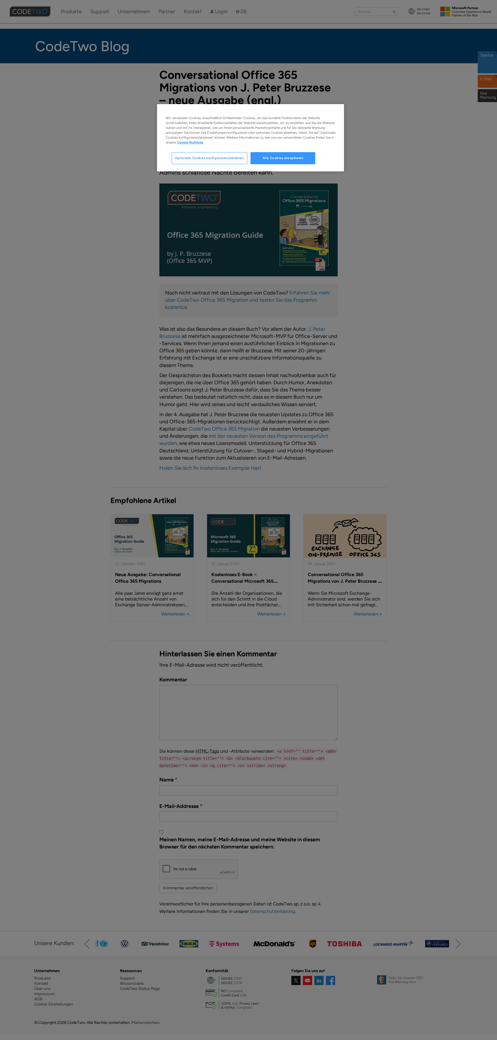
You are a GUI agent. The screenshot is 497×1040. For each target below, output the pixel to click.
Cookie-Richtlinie (190, 142)
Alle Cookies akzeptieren (283, 158)
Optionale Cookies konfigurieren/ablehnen (209, 158)
